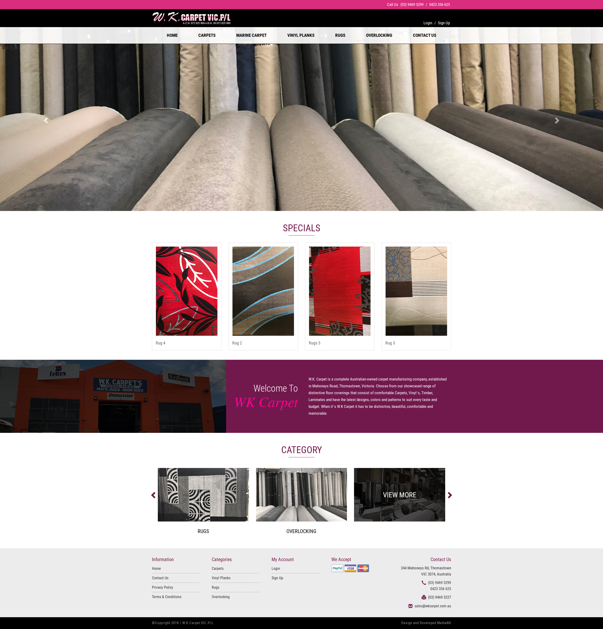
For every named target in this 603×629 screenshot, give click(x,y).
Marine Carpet (251, 35)
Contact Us (424, 35)
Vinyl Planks (221, 578)
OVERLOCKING (379, 35)
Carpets (218, 568)
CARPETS (207, 35)
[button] (45, 119)
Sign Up (277, 578)
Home (172, 35)
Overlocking (221, 597)
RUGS (340, 35)
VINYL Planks (300, 35)
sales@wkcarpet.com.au (433, 606)
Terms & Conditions (166, 597)
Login (276, 568)
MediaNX (444, 623)
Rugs (215, 587)
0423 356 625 (439, 4)
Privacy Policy (162, 587)
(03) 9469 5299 (412, 4)
